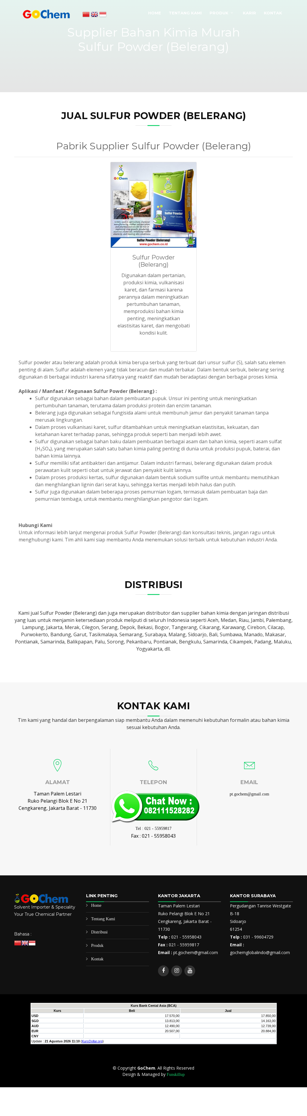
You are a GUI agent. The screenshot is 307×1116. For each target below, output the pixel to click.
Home (154, 12)
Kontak (273, 12)
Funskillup (176, 1074)
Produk (219, 12)
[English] (94, 15)
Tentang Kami (185, 12)
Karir (249, 12)
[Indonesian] (102, 15)
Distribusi (99, 932)
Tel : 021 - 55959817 (153, 828)
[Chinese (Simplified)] (86, 15)
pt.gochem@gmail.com (249, 794)
